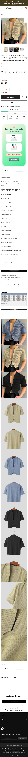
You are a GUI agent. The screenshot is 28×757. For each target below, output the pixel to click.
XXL (17, 72)
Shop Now (14, 159)
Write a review (14, 701)
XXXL (21, 72)
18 (3, 106)
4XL (25, 72)
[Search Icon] (17, 8)
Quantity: (3, 86)
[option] (14, 31)
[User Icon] (21, 8)
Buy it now (14, 102)
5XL (2, 76)
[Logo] (9, 8)
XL (13, 72)
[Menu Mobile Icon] (2, 8)
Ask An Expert (19, 171)
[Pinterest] (2, 728)
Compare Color (22, 42)
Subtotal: (3, 92)
